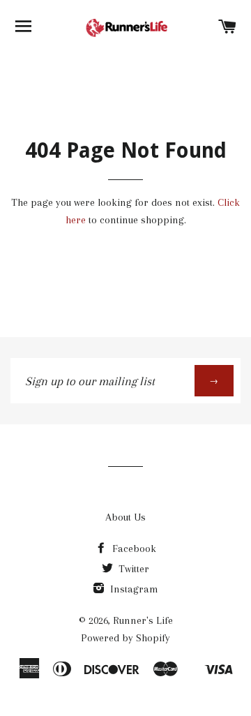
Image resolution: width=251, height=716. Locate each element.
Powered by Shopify (125, 638)
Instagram (132, 589)
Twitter (132, 568)
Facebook (132, 548)
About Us (125, 517)
